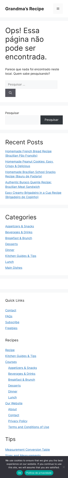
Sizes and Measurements (23, 455)
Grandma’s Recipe (24, 8)
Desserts (11, 244)
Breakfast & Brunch (18, 238)
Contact (10, 310)
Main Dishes (13, 267)
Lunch (9, 262)
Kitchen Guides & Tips (20, 256)
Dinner (9, 250)
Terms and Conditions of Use (28, 427)
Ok (19, 472)
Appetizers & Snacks (19, 226)
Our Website (13, 403)
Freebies (11, 328)
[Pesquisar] (10, 93)
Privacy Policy (17, 421)
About (12, 409)
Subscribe (12, 322)
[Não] (63, 467)
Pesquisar (12, 113)
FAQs (8, 316)
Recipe (10, 350)
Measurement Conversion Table (27, 449)
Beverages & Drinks (18, 232)
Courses (11, 362)
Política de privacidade (39, 472)
